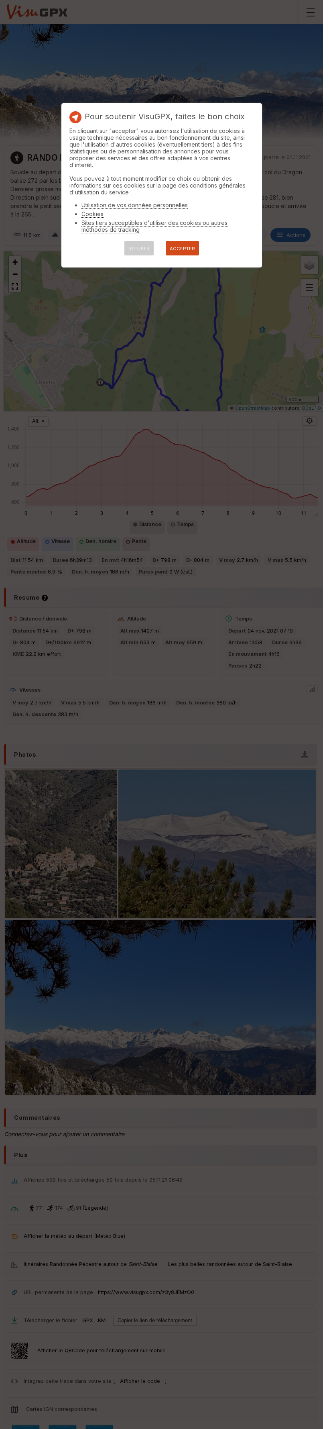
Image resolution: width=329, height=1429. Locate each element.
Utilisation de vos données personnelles (134, 205)
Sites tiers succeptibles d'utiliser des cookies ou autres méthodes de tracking (154, 226)
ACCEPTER (182, 248)
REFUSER (139, 248)
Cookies (92, 213)
